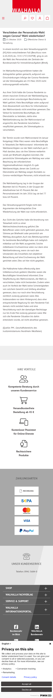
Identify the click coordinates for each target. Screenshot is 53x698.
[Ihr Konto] (40, 18)
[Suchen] (25, 18)
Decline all (26, 689)
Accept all (26, 684)
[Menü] (3, 18)
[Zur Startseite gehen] (26, 6)
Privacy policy (30, 677)
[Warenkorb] (47, 18)
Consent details (9, 677)
